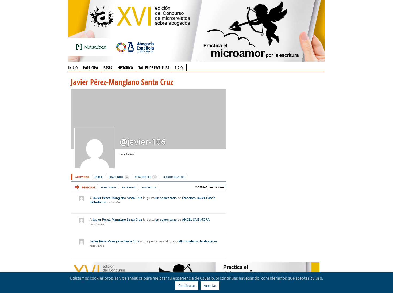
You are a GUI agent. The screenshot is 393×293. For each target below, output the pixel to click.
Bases (107, 67)
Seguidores (145, 176)
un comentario (166, 198)
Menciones (108, 187)
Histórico (125, 67)
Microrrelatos (173, 176)
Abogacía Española (135, 47)
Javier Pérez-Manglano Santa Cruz (117, 198)
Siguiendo (129, 187)
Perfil (99, 176)
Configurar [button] (186, 285)
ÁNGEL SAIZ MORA (196, 219)
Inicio (73, 67)
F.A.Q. (179, 67)
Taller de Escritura (153, 67)
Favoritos (149, 187)
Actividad (82, 176)
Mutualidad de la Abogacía (92, 47)
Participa (90, 67)
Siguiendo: (118, 176)
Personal (88, 187)
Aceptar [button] (210, 285)
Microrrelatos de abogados (197, 241)
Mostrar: (201, 187)
